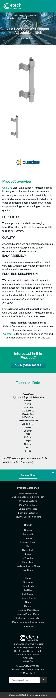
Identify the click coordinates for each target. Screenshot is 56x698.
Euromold (28, 534)
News (28, 602)
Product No (28, 401)
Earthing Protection (28, 508)
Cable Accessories (28, 492)
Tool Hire (28, 590)
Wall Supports (35, 38)
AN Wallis (28, 558)
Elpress (28, 538)
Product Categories (28, 487)
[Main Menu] (48, 6)
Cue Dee (24, 15)
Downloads (28, 586)
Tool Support (28, 594)
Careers (28, 606)
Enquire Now (28, 475)
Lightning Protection (28, 512)
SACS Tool (28, 570)
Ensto (28, 553)
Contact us (9, 333)
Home (5, 15)
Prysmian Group (28, 542)
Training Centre (28, 598)
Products (14, 15)
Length (28, 427)
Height (28, 441)
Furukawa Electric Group (28, 565)
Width (28, 434)
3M (28, 546)
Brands (28, 524)
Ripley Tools (28, 550)
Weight (28, 447)
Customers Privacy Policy (28, 618)
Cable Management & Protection (28, 496)
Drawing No (28, 407)
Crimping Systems (28, 500)
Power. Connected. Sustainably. (28, 621)
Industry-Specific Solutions (28, 516)
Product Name (28, 394)
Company (28, 582)
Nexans (28, 530)
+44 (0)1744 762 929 (29, 365)
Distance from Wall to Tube (28, 421)
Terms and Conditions (28, 609)
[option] (28, 80)
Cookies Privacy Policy (28, 614)
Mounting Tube (28, 414)
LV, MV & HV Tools (28, 504)
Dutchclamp (28, 562)
